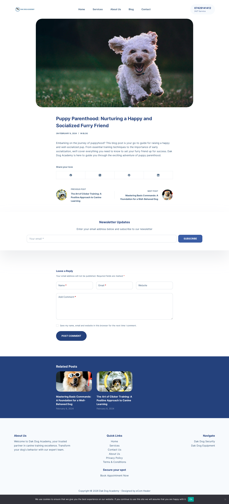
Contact (146, 9)
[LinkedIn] (158, 175)
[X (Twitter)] (99, 175)
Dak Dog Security (204, 441)
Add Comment (67, 296)
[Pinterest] (129, 175)
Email (102, 285)
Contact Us (114, 449)
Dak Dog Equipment (203, 445)
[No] (225, 499)
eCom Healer (143, 490)
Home (81, 9)
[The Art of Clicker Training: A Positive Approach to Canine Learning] (114, 381)
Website (142, 285)
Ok (190, 499)
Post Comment (71, 335)
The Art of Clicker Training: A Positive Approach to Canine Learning (114, 400)
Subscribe (190, 238)
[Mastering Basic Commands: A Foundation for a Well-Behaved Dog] (74, 381)
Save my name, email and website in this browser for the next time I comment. (98, 325)
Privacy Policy (114, 457)
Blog (131, 9)
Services (98, 9)
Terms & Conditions (114, 461)
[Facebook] (70, 175)
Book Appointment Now (114, 475)
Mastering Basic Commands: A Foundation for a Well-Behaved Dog (73, 400)
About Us (115, 9)
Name (62, 285)
